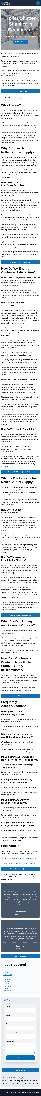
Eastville (6, 981)
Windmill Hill (18, 863)
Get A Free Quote (20, 956)
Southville (4, 863)
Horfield (6, 984)
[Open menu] (38, 3)
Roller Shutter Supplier (10, 53)
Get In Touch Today (20, 91)
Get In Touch (20, 1070)
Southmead (7, 986)
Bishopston (33, 863)
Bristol (11, 863)
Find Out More (20, 696)
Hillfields (6, 988)
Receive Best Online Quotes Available (20, 472)
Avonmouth (7, 991)
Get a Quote (19, 41)
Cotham (25, 863)
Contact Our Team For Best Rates (20, 262)
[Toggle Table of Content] (20, 98)
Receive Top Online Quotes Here (20, 615)
